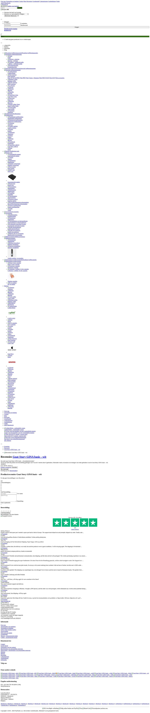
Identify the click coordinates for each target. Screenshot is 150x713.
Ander (9, 210)
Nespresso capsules (13, 267)
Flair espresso (11, 76)
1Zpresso (10, 124)
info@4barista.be (5, 3)
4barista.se (72, 703)
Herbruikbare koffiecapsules (28, 259)
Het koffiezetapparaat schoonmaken (17, 204)
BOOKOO (11, 304)
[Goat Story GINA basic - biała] (66, 673)
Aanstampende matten (14, 182)
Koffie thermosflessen (14, 229)
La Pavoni (10, 87)
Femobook (11, 143)
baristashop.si (22, 705)
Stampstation (11, 188)
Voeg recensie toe (5, 601)
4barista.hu (17, 703)
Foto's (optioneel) (5, 502)
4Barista (10, 292)
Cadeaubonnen (44, 1)
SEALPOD (11, 383)
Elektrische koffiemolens (14, 121)
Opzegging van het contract (8, 647)
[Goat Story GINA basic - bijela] (122, 673)
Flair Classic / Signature (32, 78)
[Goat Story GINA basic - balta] (86, 675)
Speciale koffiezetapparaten (28, 68)
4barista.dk (65, 703)
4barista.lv (92, 703)
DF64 (9, 321)
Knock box (11, 185)
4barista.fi (85, 703)
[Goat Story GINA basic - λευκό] (66, 676)
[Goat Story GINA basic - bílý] (28, 673)
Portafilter (10, 194)
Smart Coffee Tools (13, 106)
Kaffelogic (10, 405)
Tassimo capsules (12, 281)
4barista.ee (105, 703)
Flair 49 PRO (16, 78)
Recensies (29, 1)
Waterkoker (11, 219)
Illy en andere (11, 284)
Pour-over (10, 99)
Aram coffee (11, 298)
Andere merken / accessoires (15, 258)
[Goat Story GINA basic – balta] (104, 675)
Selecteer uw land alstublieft (12, 14)
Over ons (3, 1)
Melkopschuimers (20, 236)
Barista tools (15, 151)
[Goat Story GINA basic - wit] (140, 673)
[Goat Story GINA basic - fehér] (46, 673)
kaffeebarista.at (128, 703)
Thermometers (12, 197)
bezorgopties (13, 470)
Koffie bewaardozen (13, 232)
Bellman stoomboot (13, 244)
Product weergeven (6, 467)
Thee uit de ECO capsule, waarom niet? (15, 436)
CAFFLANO (11, 318)
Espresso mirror (12, 201)
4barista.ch (112, 703)
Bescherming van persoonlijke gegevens (12, 649)
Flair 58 (10, 78)
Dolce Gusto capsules (14, 264)
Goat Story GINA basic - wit (12, 449)
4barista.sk (4, 703)
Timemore (10, 134)
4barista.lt (98, 703)
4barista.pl (31, 703)
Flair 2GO (52, 78)
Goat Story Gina (12, 96)
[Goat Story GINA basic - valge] (123, 675)
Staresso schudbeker (13, 247)
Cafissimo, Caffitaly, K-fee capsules (17, 270)
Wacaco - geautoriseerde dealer (9, 636)
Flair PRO (23, 78)
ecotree (10, 327)
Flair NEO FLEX (44, 78)
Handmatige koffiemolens (15, 118)
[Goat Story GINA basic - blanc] (28, 676)
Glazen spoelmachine (13, 207)
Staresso (10, 386)
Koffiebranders (12, 216)
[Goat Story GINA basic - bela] (9, 678)
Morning (10, 103)
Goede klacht (4, 646)
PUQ (9, 377)
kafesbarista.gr (137, 703)
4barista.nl (59, 703)
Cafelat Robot (11, 73)
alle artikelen (7, 440)
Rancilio (10, 93)
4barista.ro (24, 703)
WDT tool (10, 171)
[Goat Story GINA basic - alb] (56, 673)
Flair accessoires (59, 78)
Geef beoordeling (5, 512)
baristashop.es (13, 705)
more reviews (75, 529)
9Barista (10, 90)
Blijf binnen (10, 15)
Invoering (6, 446)
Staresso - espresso (13, 60)
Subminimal (11, 241)
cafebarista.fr (119, 703)
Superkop (10, 112)
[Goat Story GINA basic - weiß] (85, 673)
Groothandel (35, 1)
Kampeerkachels (12, 67)
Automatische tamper (13, 156)
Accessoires (15, 211)
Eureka (10, 131)
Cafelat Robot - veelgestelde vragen (14, 429)
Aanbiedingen (52, 1)
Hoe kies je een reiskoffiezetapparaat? (14, 439)
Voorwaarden (4, 631)
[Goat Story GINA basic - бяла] (85, 676)
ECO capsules (11, 324)
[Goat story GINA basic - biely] (10, 673)
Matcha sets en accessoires (15, 235)
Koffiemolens (16, 114)
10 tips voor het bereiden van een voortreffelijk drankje (19, 433)
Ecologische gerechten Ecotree (16, 226)
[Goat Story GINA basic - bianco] (103, 676)
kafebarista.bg (145, 703)
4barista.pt (79, 703)
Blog (25, 1)
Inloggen (77, 27)
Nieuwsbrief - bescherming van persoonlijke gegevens (15, 650)
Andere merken (12, 128)
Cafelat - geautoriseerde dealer (9, 637)
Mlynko (10, 140)
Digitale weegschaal (13, 165)
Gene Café (11, 343)
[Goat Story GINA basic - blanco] (123, 676)
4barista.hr (52, 703)
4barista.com (44, 703)
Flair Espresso (11, 340)
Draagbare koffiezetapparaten (30, 53)
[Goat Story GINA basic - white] (103, 673)
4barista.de (37, 703)
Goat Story (11, 354)
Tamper (10, 159)
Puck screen (11, 168)
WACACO (11, 399)
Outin (9, 57)
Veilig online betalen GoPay (8, 629)
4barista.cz (10, 703)
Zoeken (20, 7)
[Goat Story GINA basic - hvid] (10, 675)
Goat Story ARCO (13, 146)
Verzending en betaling (12, 1)
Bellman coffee (12, 81)
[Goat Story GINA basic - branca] (46, 675)
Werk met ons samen (6, 633)
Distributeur (11, 162)
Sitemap (3, 652)
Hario (9, 149)
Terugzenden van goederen (8, 626)
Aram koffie (11, 109)
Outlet (58, 1)
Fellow (9, 137)
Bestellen (14, 467)
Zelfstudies (4, 660)
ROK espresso (12, 84)
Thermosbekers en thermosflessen (17, 222)
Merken (6, 286)
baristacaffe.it (5, 705)
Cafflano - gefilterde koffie (15, 64)
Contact (21, 1)
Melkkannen (11, 191)
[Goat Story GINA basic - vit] (27, 675)
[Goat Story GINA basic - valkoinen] (66, 675)
